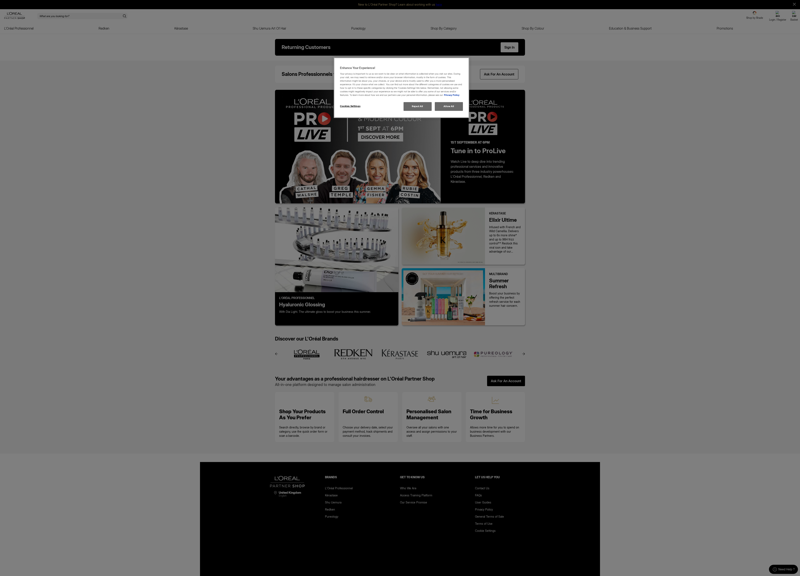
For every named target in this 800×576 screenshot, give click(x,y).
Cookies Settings (350, 106)
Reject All (417, 106)
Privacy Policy (452, 95)
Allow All (449, 106)
